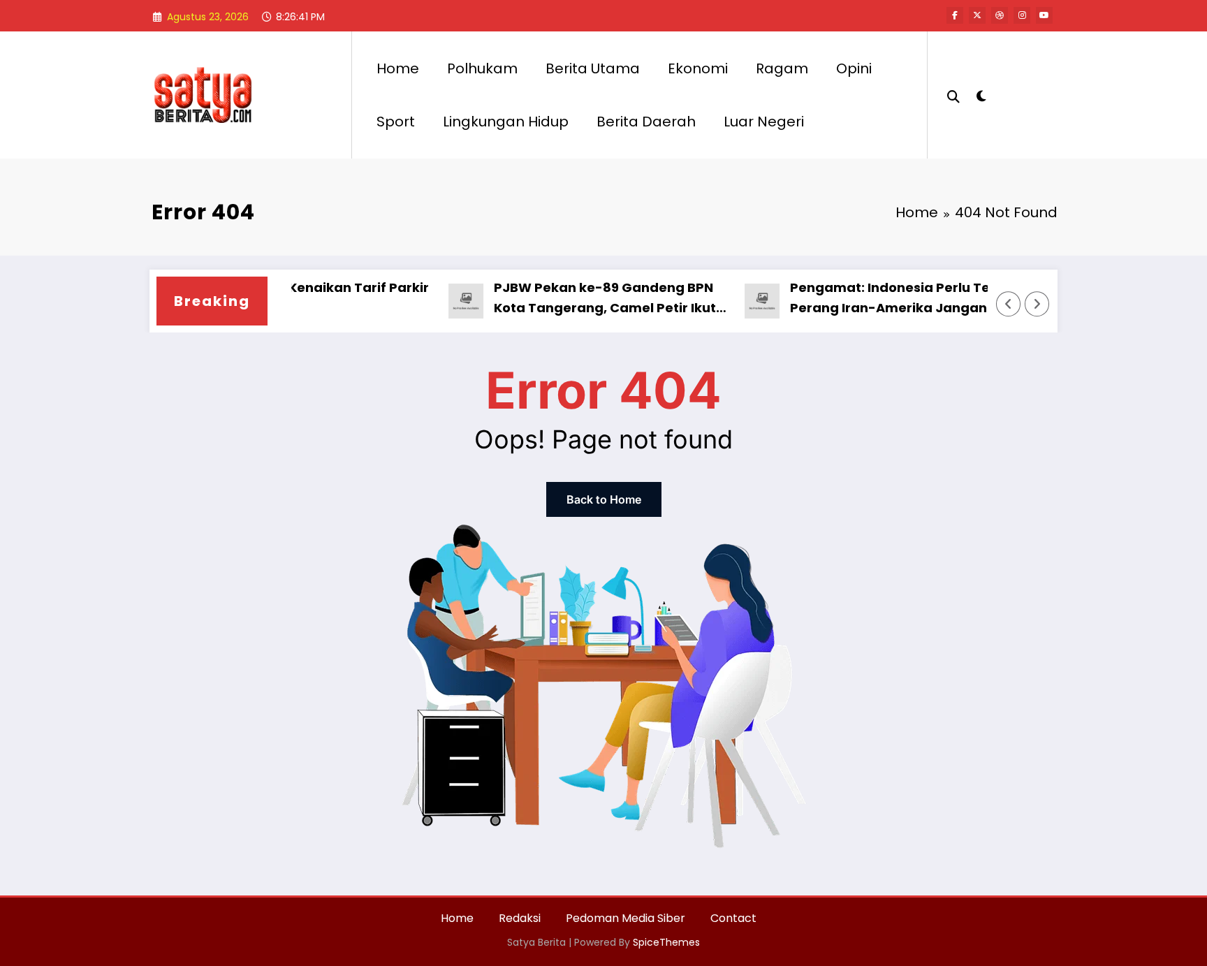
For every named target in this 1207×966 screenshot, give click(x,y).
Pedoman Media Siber (625, 918)
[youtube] (1044, 15)
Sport (395, 121)
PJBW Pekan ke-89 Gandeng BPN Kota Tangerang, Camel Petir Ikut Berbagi (585, 299)
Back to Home (603, 499)
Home (397, 68)
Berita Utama (593, 68)
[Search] (953, 95)
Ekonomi (698, 68)
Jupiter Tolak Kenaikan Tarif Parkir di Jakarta (293, 297)
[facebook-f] (954, 15)
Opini (854, 68)
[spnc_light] (981, 94)
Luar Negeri (764, 121)
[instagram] (1022, 15)
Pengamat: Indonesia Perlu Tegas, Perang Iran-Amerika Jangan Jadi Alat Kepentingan (884, 299)
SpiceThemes (666, 942)
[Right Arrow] (1037, 304)
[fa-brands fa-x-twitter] (977, 15)
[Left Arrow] (1009, 304)
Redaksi (520, 918)
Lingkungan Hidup (506, 121)
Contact (733, 918)
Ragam (782, 68)
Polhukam (482, 68)
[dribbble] (999, 15)
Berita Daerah (646, 121)
